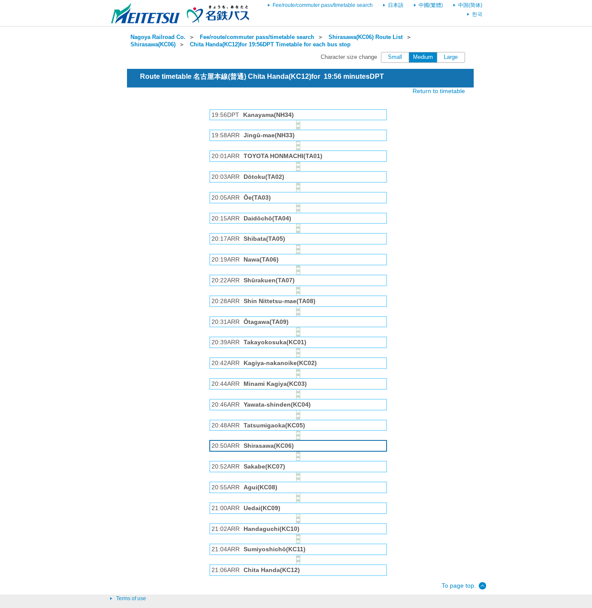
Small (395, 57)
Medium (423, 57)
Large (451, 57)
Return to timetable (439, 90)
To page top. (459, 585)
